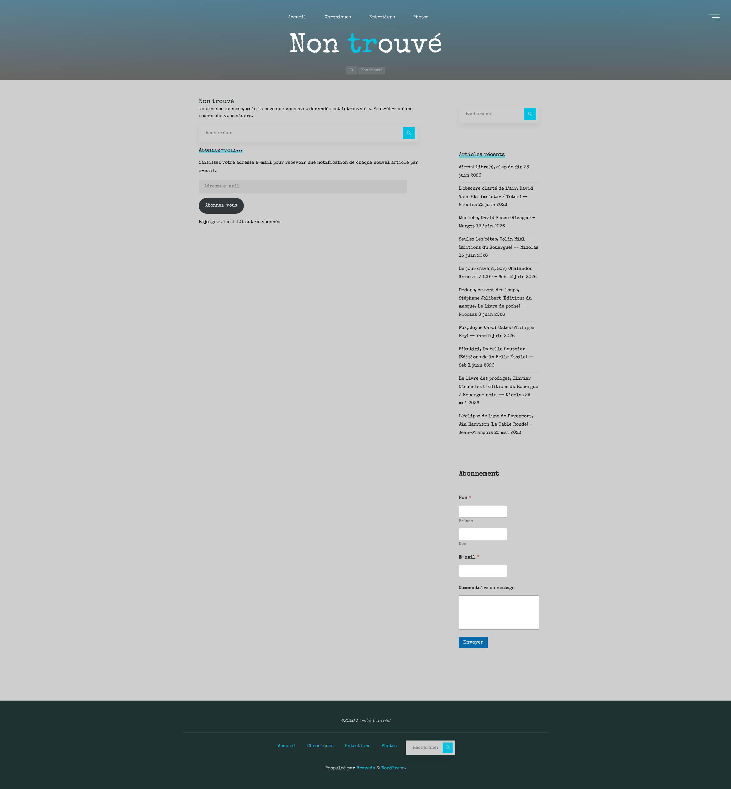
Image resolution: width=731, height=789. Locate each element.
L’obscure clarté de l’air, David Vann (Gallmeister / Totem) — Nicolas (496, 197)
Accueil (287, 746)
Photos (389, 746)
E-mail (469, 557)
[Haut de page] (708, 766)
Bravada (365, 768)
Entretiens (357, 746)
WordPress (392, 768)
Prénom (466, 521)
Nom (462, 544)
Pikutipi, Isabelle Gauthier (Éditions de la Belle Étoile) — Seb (496, 357)
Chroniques (320, 746)
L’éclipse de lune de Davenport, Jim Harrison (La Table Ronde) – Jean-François (496, 424)
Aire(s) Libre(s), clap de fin (491, 167)
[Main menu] (714, 17)
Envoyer (473, 642)
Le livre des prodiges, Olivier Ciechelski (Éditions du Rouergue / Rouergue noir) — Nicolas (498, 387)
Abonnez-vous (221, 205)
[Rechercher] (409, 133)
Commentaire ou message (487, 588)
